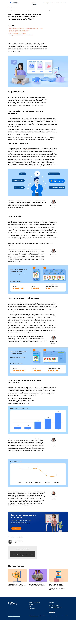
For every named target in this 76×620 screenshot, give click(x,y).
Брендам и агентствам (34, 602)
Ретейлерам (46, 2)
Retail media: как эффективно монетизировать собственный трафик (37, 586)
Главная (9, 10)
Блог (51, 2)
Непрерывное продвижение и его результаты (21, 35)
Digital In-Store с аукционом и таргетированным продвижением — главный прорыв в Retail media (17, 586)
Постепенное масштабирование (17, 33)
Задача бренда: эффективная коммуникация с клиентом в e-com (26, 28)
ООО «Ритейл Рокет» (34, 615)
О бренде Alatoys (13, 27)
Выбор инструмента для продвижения (19, 30)
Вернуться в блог (14, 7)
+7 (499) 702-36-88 (54, 605)
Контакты (56, 2)
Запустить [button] (16, 528)
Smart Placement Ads (30, 149)
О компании (62, 2)
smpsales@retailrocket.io (55, 607)
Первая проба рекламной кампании (18, 31)
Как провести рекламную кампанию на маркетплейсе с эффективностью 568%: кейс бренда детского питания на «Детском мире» (57, 587)
